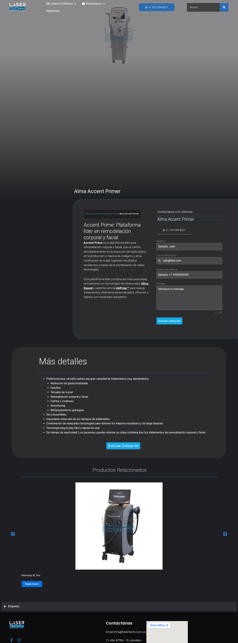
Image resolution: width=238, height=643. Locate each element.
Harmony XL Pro (30, 575)
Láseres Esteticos (102, 214)
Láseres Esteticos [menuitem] (61, 3)
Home (88, 214)
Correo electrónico (167, 255)
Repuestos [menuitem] (53, 11)
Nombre (161, 241)
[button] (75, 4)
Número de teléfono (166, 269)
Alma (115, 214)
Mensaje (160, 283)
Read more (32, 584)
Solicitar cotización (169, 321)
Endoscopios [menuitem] (94, 3)
